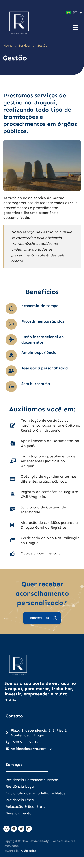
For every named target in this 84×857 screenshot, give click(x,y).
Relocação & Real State (26, 806)
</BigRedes (28, 850)
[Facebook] (14, 829)
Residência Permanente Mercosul (34, 780)
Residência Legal (20, 786)
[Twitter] (21, 829)
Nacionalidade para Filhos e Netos (35, 793)
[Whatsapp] (6, 829)
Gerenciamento (19, 813)
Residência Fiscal (20, 800)
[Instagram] (29, 829)
